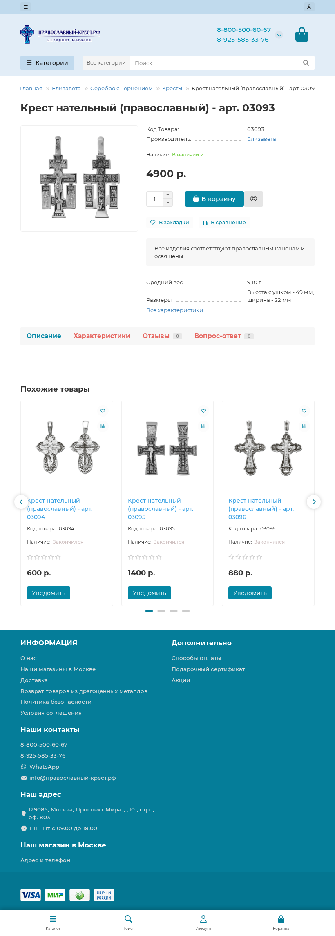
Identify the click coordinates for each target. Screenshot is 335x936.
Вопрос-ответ (222, 336)
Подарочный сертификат (208, 669)
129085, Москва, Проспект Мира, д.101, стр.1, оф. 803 (91, 813)
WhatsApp (44, 766)
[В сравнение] (103, 426)
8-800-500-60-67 (244, 29)
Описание (44, 336)
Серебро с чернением (121, 88)
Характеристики (102, 336)
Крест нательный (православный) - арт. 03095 (160, 509)
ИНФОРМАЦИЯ (48, 643)
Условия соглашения (51, 712)
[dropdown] (25, 6)
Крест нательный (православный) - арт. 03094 (59, 509)
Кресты (172, 88)
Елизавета (66, 88)
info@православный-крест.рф (72, 777)
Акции (181, 680)
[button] (21, 502)
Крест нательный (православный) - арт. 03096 (261, 509)
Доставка (34, 680)
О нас (28, 658)
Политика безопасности (56, 701)
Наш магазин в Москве (63, 845)
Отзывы (161, 336)
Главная (31, 88)
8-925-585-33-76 (243, 39)
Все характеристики (174, 310)
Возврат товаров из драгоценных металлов (83, 691)
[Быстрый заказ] (253, 199)
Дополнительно (202, 643)
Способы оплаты (196, 658)
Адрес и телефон (45, 860)
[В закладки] (103, 411)
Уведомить (48, 593)
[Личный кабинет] (309, 6)
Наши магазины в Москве (58, 669)
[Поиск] (306, 63)
